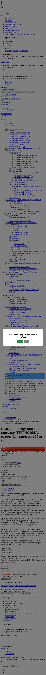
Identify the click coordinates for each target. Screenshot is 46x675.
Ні (26, 342)
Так (20, 342)
